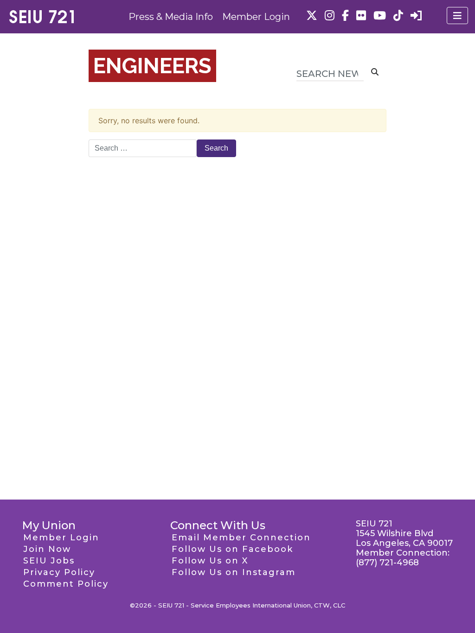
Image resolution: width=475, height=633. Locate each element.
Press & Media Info (170, 16)
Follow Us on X (210, 561)
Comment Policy (66, 584)
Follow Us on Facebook (232, 549)
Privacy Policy (59, 572)
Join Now (47, 549)
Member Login (256, 16)
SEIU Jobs (49, 561)
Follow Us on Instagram (233, 572)
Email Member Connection (241, 537)
